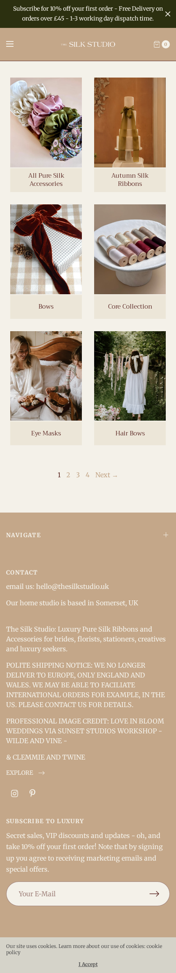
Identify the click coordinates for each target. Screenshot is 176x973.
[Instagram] (14, 793)
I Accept (88, 964)
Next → (106, 475)
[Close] (168, 14)
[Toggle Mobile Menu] (15, 44)
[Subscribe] (159, 893)
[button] (25, 773)
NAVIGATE (23, 535)
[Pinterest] (32, 793)
